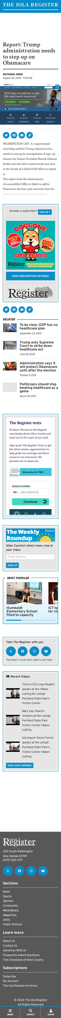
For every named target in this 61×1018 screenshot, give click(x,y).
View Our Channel (19, 765)
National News (13, 74)
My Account (10, 981)
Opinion (8, 901)
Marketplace (11, 910)
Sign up (12, 565)
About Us (9, 941)
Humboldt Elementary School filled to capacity (22, 611)
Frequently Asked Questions (21, 955)
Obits (6, 920)
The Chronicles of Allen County (23, 960)
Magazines (9, 915)
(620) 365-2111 (13, 860)
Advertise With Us (14, 950)
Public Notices (12, 924)
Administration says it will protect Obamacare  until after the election (39, 367)
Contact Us (10, 946)
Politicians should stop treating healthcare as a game (39, 388)
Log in (44, 212)
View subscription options (30, 276)
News (6, 892)
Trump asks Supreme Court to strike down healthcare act (37, 346)
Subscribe (9, 976)
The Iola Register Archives (20, 986)
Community (10, 906)
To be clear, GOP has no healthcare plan (39, 327)
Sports (7, 896)
